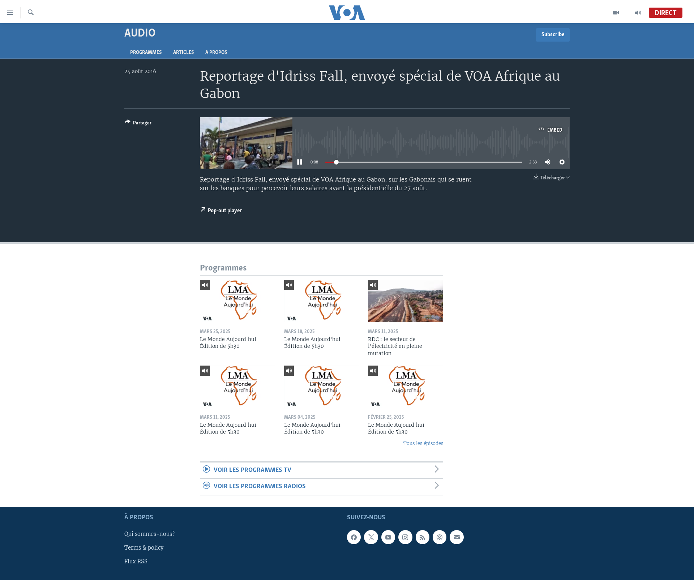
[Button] (138, 124)
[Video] (616, 12)
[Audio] (638, 12)
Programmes (146, 52)
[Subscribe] (456, 537)
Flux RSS (135, 561)
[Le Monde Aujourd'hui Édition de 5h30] (237, 301)
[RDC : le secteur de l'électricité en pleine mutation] (405, 301)
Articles (183, 52)
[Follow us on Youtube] (388, 537)
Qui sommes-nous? (149, 534)
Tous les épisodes (423, 443)
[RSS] (422, 537)
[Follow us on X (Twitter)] (371, 537)
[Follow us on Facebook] (354, 537)
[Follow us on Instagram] (405, 537)
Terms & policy (143, 548)
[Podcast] (439, 537)
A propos (216, 52)
